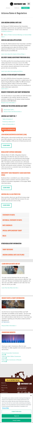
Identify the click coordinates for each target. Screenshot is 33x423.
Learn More (6, 145)
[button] (8, 8)
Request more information (8, 102)
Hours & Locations (22, 390)
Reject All (16, 416)
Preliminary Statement (8, 122)
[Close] (31, 395)
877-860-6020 (5, 322)
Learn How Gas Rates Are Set (10, 288)
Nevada (25, 8)
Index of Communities (8, 124)
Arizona (8, 8)
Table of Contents (7, 119)
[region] (16, 408)
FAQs (2, 390)
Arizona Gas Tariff (8, 109)
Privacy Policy (5, 408)
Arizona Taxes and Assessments (12, 111)
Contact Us (4, 385)
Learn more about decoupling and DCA (11, 71)
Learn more (4, 89)
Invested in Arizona (6, 31)
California (16, 8)
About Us (3, 383)
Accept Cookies (16, 420)
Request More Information (9, 325)
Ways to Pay (4, 387)
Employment (4, 392)
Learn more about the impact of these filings (13, 54)
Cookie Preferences (16, 411)
